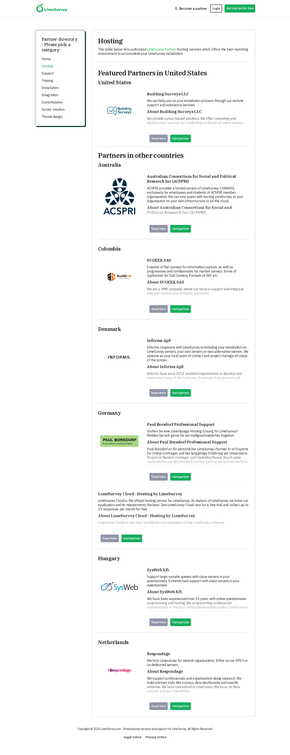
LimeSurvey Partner (161, 49)
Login (216, 8)
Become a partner (193, 8)
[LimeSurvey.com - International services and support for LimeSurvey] (52, 8)
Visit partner (180, 138)
